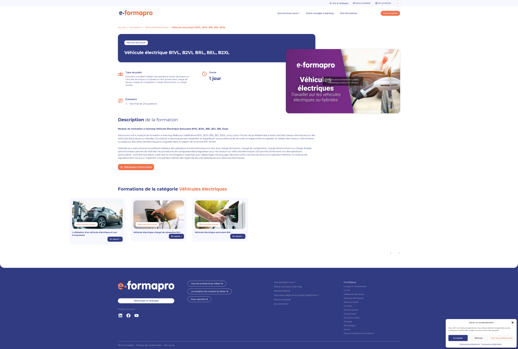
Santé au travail (351, 302)
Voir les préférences (501, 338)
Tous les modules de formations (359, 333)
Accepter (458, 338)
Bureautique (349, 325)
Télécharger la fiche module (138, 167)
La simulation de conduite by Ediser (208, 291)
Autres (347, 329)
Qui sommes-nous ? (288, 13)
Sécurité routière (351, 318)
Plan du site (169, 345)
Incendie (348, 306)
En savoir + (115, 239)
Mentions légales (126, 345)
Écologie (348, 321)
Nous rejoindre (198, 299)
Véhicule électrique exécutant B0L (213, 232)
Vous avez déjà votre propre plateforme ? (296, 295)
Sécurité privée (351, 310)
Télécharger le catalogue (146, 301)
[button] (512, 322)
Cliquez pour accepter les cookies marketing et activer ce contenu (343, 81)
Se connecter (384, 3)
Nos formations (348, 13)
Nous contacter (363, 3)
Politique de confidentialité (469, 344)
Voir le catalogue (340, 3)
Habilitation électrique (354, 294)
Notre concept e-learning (319, 13)
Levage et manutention (355, 286)
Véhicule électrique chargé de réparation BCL (157, 232)
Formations (135, 27)
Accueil (122, 27)
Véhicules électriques (156, 27)
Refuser (479, 338)
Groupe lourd (350, 314)
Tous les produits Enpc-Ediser (206, 283)
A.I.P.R (347, 290)
